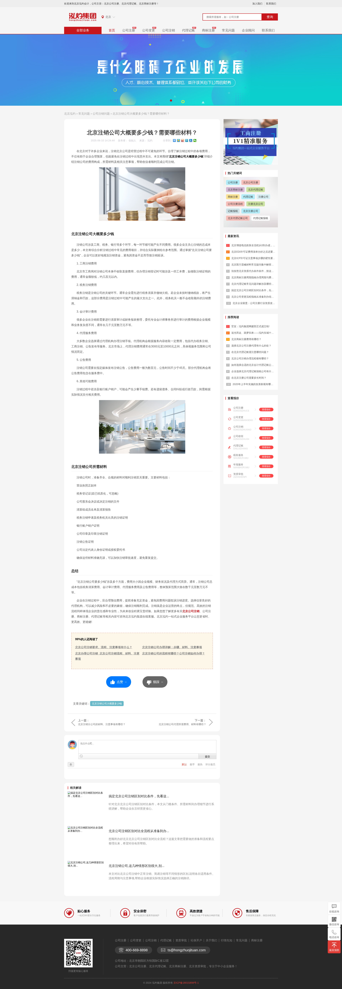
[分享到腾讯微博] (186, 140)
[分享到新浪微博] (182, 140)
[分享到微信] (194, 140)
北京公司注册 (250, 182)
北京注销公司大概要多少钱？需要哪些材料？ (141, 113)
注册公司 (263, 196)
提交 (207, 756)
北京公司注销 (191, 611)
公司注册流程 (235, 203)
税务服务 (238, 455)
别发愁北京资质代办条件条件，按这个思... (254, 271)
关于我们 (211, 940)
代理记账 (188, 30)
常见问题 (228, 30)
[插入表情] (81, 756)
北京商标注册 (235, 189)
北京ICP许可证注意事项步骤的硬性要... (253, 258)
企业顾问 (248, 30)
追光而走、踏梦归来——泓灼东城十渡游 (253, 332)
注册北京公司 (255, 203)
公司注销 (168, 30)
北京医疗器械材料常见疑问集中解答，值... (254, 264)
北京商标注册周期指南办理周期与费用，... (254, 277)
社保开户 (196, 940)
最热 (200, 764)
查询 (270, 17)
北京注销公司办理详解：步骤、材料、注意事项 (172, 647)
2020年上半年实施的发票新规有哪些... (254, 384)
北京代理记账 (255, 189)
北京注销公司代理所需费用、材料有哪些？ (182, 724)
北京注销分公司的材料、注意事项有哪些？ (101, 724)
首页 (112, 30)
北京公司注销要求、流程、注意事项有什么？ (103, 647)
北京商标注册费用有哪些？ (246, 339)
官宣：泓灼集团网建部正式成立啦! (250, 326)
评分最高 (210, 764)
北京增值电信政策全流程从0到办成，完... (254, 245)
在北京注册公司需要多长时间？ (248, 377)
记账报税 (233, 211)
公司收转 (238, 436)
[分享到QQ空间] (178, 140)
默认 (185, 764)
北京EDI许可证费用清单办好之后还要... (253, 251)
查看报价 (266, 409)
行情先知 (226, 940)
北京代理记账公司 (238, 218)
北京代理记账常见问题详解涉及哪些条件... (254, 283)
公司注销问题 (101, 113)
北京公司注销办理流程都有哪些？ (250, 358)
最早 (192, 764)
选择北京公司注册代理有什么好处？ (251, 345)
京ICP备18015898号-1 (186, 982)
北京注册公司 (250, 211)
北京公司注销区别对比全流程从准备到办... (139, 831)
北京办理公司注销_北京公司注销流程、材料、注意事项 (107, 656)
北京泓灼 (70, 113)
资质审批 (238, 474)
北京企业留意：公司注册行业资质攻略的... (256, 303)
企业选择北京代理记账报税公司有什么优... (254, 371)
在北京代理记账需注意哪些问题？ (250, 352)
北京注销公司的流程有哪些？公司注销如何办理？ (173, 653)
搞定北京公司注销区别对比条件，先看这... (139, 796)
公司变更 (148, 30)
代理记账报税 (260, 218)
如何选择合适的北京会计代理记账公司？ (253, 364)
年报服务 (238, 464)
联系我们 (271, 3)
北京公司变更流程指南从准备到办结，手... (254, 296)
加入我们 (257, 3)
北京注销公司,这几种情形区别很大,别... (136, 866)
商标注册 (208, 30)
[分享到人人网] (190, 140)
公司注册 (128, 30)
